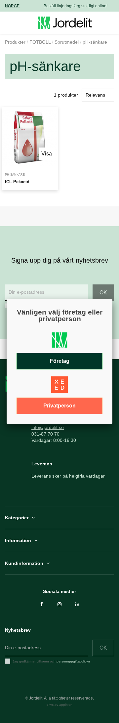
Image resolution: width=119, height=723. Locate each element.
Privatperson (59, 405)
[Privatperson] (59, 386)
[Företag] (59, 342)
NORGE (12, 6)
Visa (46, 153)
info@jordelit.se (47, 427)
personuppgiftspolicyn (73, 661)
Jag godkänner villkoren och (51, 661)
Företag (59, 361)
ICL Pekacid (17, 181)
